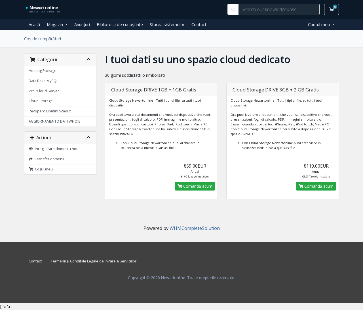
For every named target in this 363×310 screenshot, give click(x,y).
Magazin (55, 24)
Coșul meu (43, 169)
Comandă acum (197, 186)
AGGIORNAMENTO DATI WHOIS (55, 121)
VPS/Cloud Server (44, 91)
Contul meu (319, 24)
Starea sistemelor (167, 24)
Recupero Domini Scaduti (50, 111)
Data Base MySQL (43, 80)
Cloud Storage (41, 101)
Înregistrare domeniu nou (56, 148)
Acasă (34, 24)
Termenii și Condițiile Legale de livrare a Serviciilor (93, 261)
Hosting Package (42, 70)
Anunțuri (82, 24)
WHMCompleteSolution (195, 228)
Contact (198, 24)
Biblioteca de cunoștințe (120, 24)
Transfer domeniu (49, 159)
